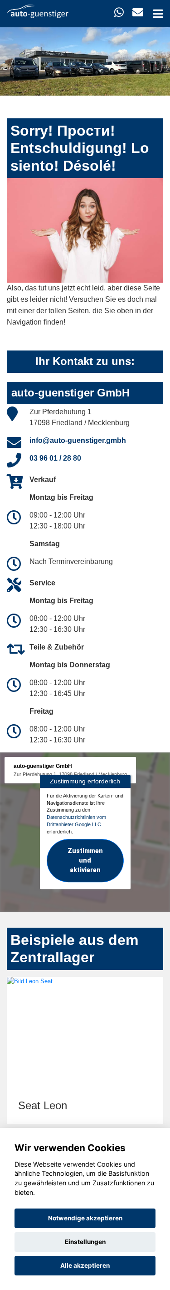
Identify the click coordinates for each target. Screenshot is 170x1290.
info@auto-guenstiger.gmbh (77, 440)
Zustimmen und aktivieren (85, 861)
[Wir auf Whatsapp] (119, 12)
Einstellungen (85, 1241)
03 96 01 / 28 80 (55, 458)
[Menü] (158, 14)
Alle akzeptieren (85, 1265)
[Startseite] (37, 10)
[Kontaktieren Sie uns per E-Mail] (137, 12)
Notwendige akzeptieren (85, 1218)
